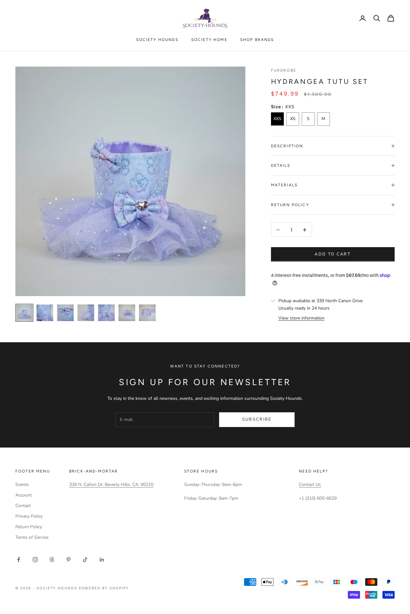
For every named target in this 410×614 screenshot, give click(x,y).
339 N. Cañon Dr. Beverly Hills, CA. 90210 (111, 484)
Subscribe (257, 419)
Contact (23, 506)
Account (23, 495)
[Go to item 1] (24, 313)
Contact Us (310, 484)
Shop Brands (257, 39)
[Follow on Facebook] (18, 559)
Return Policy (28, 527)
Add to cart (333, 254)
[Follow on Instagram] (35, 559)
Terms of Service (31, 537)
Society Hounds (157, 39)
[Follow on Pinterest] (68, 559)
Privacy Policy (29, 516)
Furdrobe (283, 70)
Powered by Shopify (104, 588)
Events (22, 484)
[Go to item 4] (86, 313)
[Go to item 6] (127, 313)
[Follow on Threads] (52, 559)
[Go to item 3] (65, 313)
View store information (301, 318)
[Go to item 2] (45, 313)
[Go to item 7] (147, 313)
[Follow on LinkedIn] (102, 559)
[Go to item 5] (106, 313)
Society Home (209, 39)
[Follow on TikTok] (85, 559)
